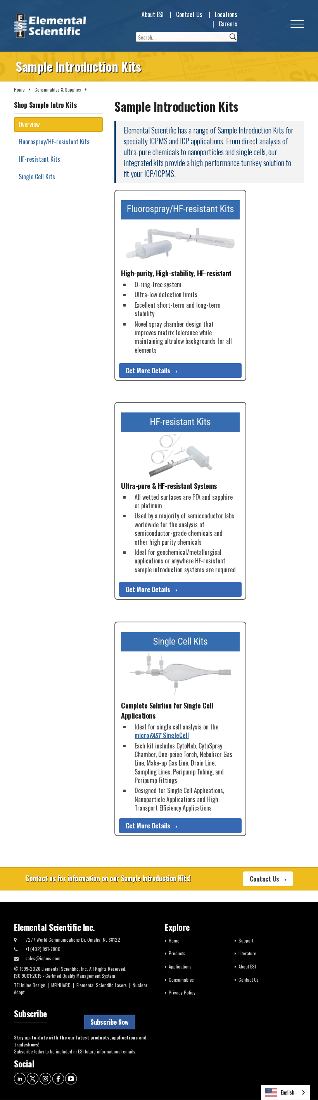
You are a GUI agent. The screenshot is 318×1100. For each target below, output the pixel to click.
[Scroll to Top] (300, 1076)
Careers (228, 23)
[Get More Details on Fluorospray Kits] (180, 232)
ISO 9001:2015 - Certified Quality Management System (64, 975)
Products (177, 953)
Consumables (181, 979)
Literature (247, 953)
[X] (32, 1077)
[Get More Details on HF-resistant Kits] (180, 444)
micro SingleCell (162, 735)
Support (245, 940)
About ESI (153, 14)
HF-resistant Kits (39, 159)
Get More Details (149, 370)
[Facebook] (58, 1077)
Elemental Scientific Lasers (101, 985)
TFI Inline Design (29, 985)
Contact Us (189, 14)
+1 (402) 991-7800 (43, 949)
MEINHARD (61, 985)
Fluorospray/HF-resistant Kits (54, 141)
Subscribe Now (109, 1022)
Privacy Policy (182, 992)
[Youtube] (71, 1077)
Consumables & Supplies (58, 89)
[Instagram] (45, 1077)
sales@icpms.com (43, 958)
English (287, 1092)
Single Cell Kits (37, 176)
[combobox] (285, 1092)
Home (19, 89)
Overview (29, 124)
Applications (180, 966)
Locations (226, 14)
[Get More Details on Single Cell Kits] (180, 664)
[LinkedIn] (20, 1077)
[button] (297, 26)
